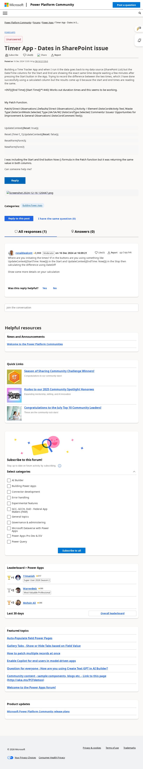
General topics (20, 516)
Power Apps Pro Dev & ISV (27, 535)
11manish (29, 576)
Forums (36, 22)
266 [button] (40, 603)
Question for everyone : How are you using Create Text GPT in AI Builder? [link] (57, 668)
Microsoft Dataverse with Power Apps (30, 529)
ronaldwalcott (24, 253)
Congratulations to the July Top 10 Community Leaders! (62, 407)
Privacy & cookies (92, 747)
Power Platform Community (52, 4)
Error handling (20, 497)
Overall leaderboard (113, 613)
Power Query (19, 541)
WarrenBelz (30, 588)
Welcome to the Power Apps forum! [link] (31, 687)
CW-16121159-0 (41, 61)
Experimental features (25, 503)
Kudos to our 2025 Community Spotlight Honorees (59, 389)
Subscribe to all (71, 550)
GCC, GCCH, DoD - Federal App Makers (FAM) (29, 510)
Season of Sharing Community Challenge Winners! (59, 371)
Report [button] (57, 55)
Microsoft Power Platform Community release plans (38, 711)
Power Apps (48, 22)
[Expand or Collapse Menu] (5, 13)
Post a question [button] (126, 5)
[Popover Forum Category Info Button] (60, 466)
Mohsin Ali (29, 603)
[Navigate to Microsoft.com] (14, 5)
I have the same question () (57, 218)
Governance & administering (29, 522)
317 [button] (39, 576)
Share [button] (44, 55)
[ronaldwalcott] (11, 253)
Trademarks (129, 747)
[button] (126, 5)
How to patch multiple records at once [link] (33, 653)
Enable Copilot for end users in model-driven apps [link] (41, 661)
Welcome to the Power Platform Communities (35, 344)
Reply (15, 180)
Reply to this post (19, 218)
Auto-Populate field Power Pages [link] (29, 638)
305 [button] (41, 588)
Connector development (26, 491)
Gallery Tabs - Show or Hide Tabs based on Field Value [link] (44, 646)
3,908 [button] (38, 253)
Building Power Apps (32, 205)
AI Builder (18, 480)
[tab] (31, 233)
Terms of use (112, 747)
